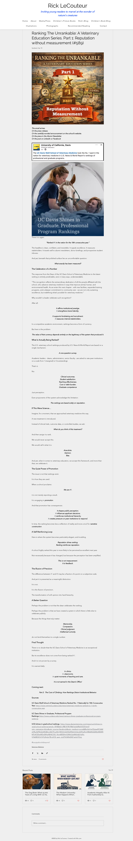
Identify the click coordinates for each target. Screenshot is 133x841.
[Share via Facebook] (33, 753)
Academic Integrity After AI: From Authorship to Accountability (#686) (98, 794)
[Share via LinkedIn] (42, 753)
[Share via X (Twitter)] (37, 753)
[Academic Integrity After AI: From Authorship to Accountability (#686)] (99, 781)
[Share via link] (47, 753)
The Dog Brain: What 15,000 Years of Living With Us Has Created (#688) (36, 794)
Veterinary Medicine (38, 747)
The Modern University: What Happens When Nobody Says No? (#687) (66, 794)
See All (111, 770)
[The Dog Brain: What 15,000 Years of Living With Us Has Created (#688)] (36, 781)
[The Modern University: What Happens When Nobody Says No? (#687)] (68, 781)
